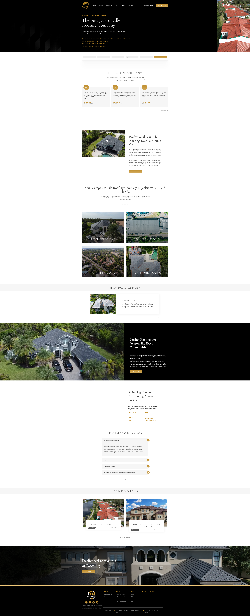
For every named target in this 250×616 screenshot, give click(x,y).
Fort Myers (149, 415)
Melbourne (131, 415)
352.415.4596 (149, 5)
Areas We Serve (108, 594)
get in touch (162, 5)
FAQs (132, 596)
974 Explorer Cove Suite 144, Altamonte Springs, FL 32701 (127, 611)
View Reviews (163, 110)
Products (117, 5)
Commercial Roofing (121, 599)
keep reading (114, 527)
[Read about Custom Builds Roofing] (147, 261)
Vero (129, 417)
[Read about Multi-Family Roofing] (103, 261)
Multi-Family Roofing (121, 596)
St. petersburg (149, 417)
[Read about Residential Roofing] (103, 227)
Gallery (124, 5)
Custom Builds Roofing (121, 601)
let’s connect (89, 571)
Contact (130, 5)
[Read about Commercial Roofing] (147, 227)
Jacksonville (149, 420)
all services (125, 205)
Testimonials (134, 599)
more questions (125, 479)
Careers (106, 596)
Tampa (147, 412)
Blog (132, 601)
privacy (96, 608)
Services (101, 5)
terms (100, 608)
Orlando (130, 420)
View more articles (125, 538)
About (94, 5)
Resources (134, 591)
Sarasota (131, 412)
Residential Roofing (120, 594)
